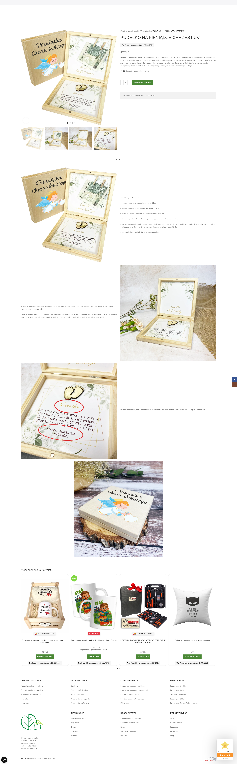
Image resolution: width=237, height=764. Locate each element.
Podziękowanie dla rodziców (32, 686)
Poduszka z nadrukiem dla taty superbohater (192, 640)
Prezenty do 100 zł (177, 699)
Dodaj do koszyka (142, 82)
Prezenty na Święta (177, 690)
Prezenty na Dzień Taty (79, 690)
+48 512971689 (31, 746)
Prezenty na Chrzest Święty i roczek (184, 703)
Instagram (174, 731)
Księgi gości (125, 703)
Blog (172, 736)
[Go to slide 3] (72, 123)
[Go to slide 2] (70, 123)
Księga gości (25, 703)
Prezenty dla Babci (78, 694)
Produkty (136, 31)
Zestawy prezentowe (178, 694)
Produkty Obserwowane (129, 723)
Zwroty (73, 727)
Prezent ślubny (26, 699)
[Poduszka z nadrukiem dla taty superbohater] (192, 606)
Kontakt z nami (176, 723)
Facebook (174, 727)
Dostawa (74, 731)
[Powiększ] (26, 120)
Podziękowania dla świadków (32, 690)
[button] (24, 138)
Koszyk (123, 727)
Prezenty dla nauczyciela (80, 699)
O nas (172, 718)
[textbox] (168, 61)
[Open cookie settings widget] (4, 760)
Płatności (74, 736)
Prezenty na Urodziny (178, 686)
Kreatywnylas (125, 31)
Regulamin (75, 723)
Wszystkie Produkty (128, 731)
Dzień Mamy (75, 686)
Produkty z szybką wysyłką (130, 718)
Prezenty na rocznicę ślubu (31, 694)
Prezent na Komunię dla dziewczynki (134, 690)
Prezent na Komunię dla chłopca (132, 686)
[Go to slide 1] (67, 123)
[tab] (118, 158)
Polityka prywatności (79, 718)
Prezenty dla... (146, 31)
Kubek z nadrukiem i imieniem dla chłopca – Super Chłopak (94, 640)
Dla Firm (123, 736)
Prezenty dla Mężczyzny (80, 703)
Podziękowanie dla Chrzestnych (132, 699)
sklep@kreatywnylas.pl (30, 748)
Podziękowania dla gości (129, 694)
